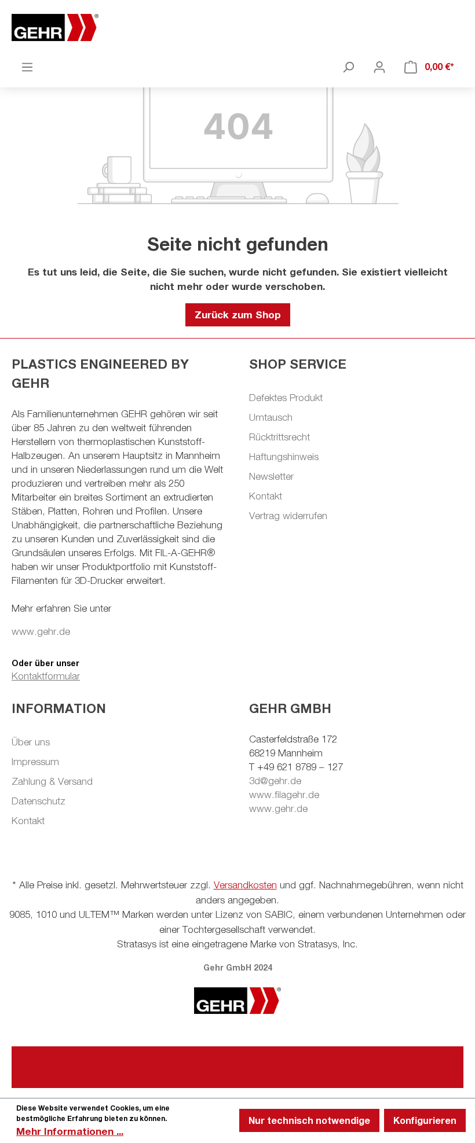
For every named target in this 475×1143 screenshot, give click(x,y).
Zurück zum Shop (238, 314)
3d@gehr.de (275, 780)
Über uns (31, 742)
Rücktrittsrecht (279, 437)
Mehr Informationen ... (69, 1131)
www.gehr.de (41, 631)
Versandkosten (245, 885)
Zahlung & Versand (52, 781)
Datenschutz (38, 801)
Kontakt (265, 496)
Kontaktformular (46, 676)
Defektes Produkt (286, 397)
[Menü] (27, 66)
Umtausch (271, 417)
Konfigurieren (424, 1120)
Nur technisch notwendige (309, 1120)
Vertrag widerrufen (288, 515)
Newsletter (271, 476)
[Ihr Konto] (379, 66)
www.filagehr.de (284, 794)
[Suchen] (348, 66)
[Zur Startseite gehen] (237, 27)
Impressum (35, 761)
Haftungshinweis (284, 456)
